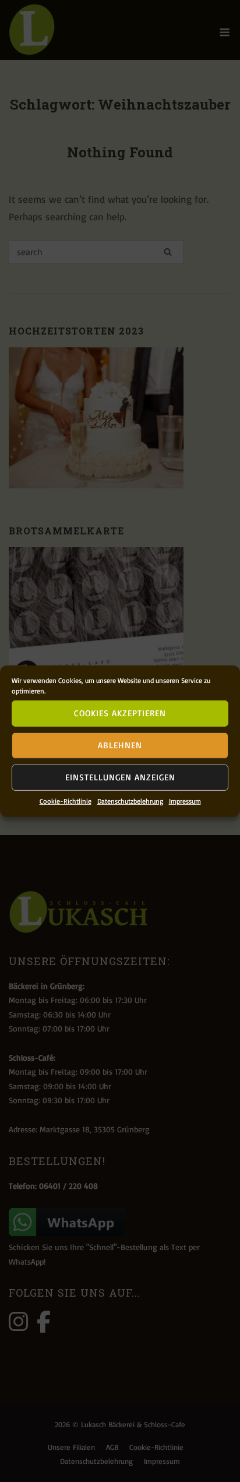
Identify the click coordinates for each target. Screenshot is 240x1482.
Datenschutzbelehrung (130, 800)
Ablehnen (120, 745)
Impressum (185, 800)
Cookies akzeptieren (120, 713)
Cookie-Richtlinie (65, 800)
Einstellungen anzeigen (120, 777)
